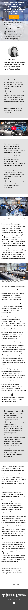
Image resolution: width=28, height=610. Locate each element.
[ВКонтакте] (14, 585)
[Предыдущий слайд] (1, 271)
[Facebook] (10, 585)
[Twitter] (18, 585)
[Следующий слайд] (27, 271)
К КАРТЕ (14, 17)
